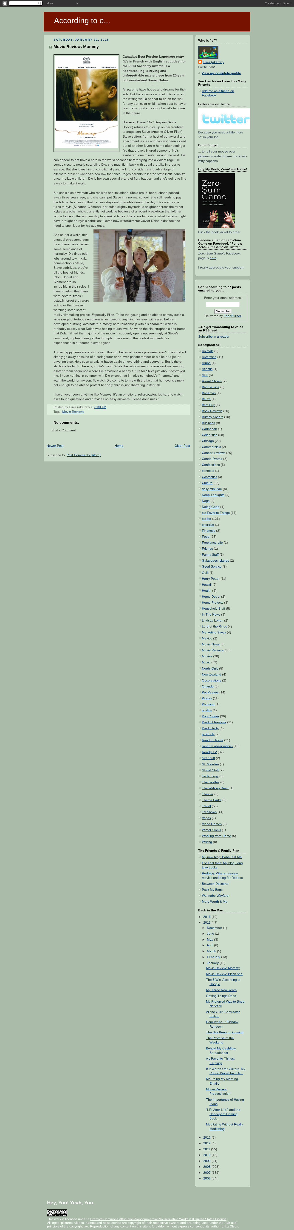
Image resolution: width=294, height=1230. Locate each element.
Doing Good (210, 507)
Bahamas (209, 393)
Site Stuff (208, 758)
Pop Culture (210, 716)
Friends (207, 548)
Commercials (211, 447)
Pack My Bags (212, 889)
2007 (207, 1172)
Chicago (208, 441)
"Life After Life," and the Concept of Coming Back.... (223, 1114)
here (213, 258)
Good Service (212, 566)
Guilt (205, 572)
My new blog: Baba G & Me (222, 857)
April (210, 945)
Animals (207, 351)
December (215, 928)
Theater (207, 794)
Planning (208, 704)
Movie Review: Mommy (76, 46)
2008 (207, 1166)
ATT (205, 375)
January (213, 963)
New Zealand (211, 674)
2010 (207, 1155)
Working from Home (216, 836)
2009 (207, 1161)
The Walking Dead (215, 788)
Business (208, 423)
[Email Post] (107, 407)
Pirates (207, 698)
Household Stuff (213, 608)
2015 (207, 922)
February (214, 957)
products (208, 734)
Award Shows (212, 381)
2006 (207, 1178)
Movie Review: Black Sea (224, 974)
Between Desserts (215, 883)
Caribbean (209, 429)
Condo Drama (212, 459)
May (210, 939)
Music (206, 662)
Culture (207, 483)
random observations (217, 746)
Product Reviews (214, 722)
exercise (208, 524)
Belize (206, 399)
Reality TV (209, 752)
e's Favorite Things (216, 513)
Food (205, 536)
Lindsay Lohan (212, 620)
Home (119, 445)
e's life (206, 518)
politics (207, 710)
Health (206, 590)
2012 (207, 1143)
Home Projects (212, 602)
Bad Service (210, 387)
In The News (211, 614)
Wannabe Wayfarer (216, 895)
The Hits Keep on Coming (224, 1032)
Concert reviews (213, 453)
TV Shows (209, 812)
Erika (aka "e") (213, 62)
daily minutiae (212, 489)
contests (208, 470)
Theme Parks (211, 800)
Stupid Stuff (210, 770)
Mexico (207, 638)
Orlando (208, 686)
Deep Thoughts (213, 495)
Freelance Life (212, 542)
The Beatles (210, 782)
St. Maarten (210, 764)
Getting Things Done (221, 996)
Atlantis (207, 369)
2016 (207, 917)
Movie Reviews (73, 411)
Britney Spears (212, 417)
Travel (206, 806)
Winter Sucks (211, 830)
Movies (207, 656)
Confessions (211, 465)
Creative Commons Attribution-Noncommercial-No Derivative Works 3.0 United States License (158, 1219)
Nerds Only (210, 668)
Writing (207, 842)
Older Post (182, 445)
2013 (207, 1137)
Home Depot (211, 596)
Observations (211, 680)
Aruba (206, 363)
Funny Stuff (210, 554)
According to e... (82, 20)
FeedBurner (232, 316)
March (212, 951)
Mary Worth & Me (214, 901)
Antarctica (209, 357)
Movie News (211, 644)
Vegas (206, 818)
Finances (208, 530)
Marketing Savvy (214, 632)
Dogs (205, 501)
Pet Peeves (210, 692)
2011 (207, 1149)
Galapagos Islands (215, 560)
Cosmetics (209, 477)
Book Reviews (212, 411)
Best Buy (208, 405)
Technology (210, 776)
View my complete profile (221, 73)
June (211, 933)
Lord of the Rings (214, 626)
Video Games (212, 824)
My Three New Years (221, 990)
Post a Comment (63, 430)
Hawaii (207, 584)
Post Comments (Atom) (84, 455)
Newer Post (55, 445)
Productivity (210, 728)
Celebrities (209, 435)
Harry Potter (211, 578)
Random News (212, 740)
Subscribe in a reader (213, 336)
